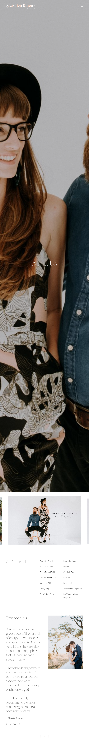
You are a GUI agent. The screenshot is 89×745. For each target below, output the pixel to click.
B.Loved (66, 577)
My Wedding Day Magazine (70, 596)
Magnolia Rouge (70, 561)
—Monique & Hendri (14, 718)
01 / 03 (13, 724)
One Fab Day (68, 572)
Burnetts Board (46, 561)
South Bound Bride (48, 572)
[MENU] (80, 7)
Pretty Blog (44, 588)
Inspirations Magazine (72, 588)
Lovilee (66, 566)
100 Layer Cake (46, 566)
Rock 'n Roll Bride (47, 594)
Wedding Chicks (47, 583)
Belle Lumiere (69, 583)
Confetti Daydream (48, 577)
